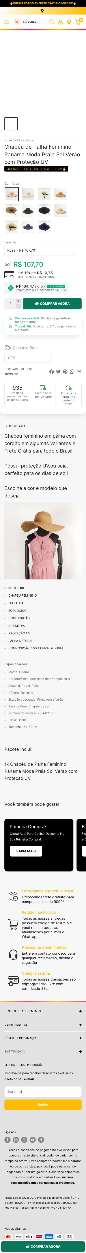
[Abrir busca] (51, 21)
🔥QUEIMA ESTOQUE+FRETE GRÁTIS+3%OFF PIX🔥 (43, 3)
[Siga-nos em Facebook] (7, 1140)
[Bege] (61, 210)
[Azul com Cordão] (44, 227)
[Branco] (28, 194)
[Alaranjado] (61, 194)
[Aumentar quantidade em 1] (18, 301)
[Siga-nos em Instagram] (16, 1140)
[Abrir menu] (6, 22)
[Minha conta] (60, 21)
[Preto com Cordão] (44, 210)
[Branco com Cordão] (44, 194)
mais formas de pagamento (36, 276)
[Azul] (28, 227)
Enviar (43, 1105)
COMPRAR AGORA (55, 303)
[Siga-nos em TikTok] (41, 1140)
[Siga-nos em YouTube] (33, 1140)
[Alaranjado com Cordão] (12, 210)
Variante (10, 242)
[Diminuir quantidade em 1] (18, 306)
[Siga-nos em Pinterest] (24, 1140)
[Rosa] (12, 194)
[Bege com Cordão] (12, 227)
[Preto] (28, 210)
